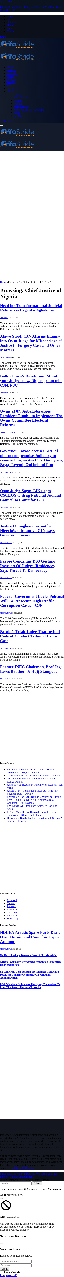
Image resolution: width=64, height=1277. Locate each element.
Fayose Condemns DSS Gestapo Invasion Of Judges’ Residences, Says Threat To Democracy (28, 566)
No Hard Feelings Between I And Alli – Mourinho (28, 955)
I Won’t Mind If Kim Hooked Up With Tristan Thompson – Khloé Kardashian (32, 813)
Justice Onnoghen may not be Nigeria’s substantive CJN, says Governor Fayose (27, 530)
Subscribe (5, 121)
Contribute (12, 22)
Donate (11, 25)
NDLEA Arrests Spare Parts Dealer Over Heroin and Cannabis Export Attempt (31, 937)
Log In (4, 1269)
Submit (37, 1183)
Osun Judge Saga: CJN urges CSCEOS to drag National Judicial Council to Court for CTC (30, 495)
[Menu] (1, 125)
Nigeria (11, 79)
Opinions (19, 103)
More (10, 91)
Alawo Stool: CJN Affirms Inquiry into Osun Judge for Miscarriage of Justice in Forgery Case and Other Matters (31, 343)
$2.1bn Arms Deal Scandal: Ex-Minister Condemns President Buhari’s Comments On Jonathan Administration (29, 974)
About (10, 16)
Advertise (12, 19)
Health (17, 100)
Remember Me (12, 1272)
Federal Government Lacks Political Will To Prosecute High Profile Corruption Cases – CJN (32, 601)
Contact (11, 31)
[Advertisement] (32, 184)
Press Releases (21, 106)
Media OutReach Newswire (29, 109)
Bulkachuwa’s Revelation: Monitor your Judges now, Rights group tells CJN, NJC (31, 380)
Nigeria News (6, 472)
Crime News (5, 357)
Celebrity (12, 73)
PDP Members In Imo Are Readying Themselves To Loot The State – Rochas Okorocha (30, 986)
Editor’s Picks (21, 97)
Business (11, 70)
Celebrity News (7, 432)
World (17, 112)
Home (10, 67)
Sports (10, 85)
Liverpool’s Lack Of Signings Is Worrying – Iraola (34, 796)
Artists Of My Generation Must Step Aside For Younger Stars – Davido (32, 792)
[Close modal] (1, 1198)
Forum (10, 28)
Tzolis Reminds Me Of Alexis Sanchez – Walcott (33, 775)
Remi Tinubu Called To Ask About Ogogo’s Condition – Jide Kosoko (30, 801)
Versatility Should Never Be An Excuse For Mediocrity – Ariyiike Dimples (30, 771)
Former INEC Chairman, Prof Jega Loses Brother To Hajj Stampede (31, 669)
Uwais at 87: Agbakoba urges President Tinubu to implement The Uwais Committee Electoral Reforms (31, 418)
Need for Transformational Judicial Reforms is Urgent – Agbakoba (31, 307)
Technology (13, 88)
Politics (11, 82)
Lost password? (8, 1275)
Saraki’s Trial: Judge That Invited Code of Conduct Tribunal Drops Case (30, 636)
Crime (10, 76)
